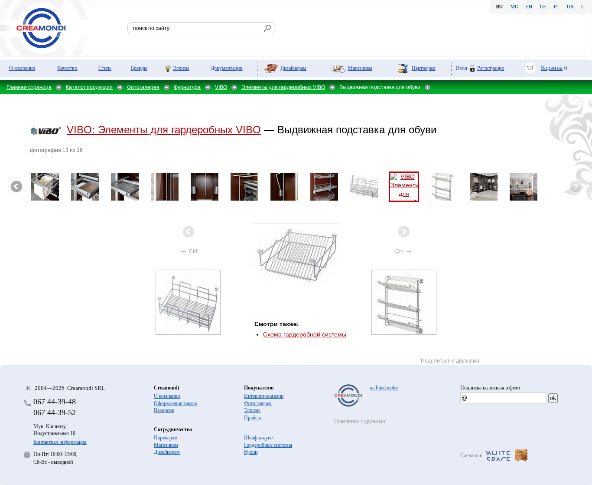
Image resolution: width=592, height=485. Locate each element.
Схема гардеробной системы (304, 334)
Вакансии (164, 410)
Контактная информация (60, 442)
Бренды (139, 68)
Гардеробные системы (268, 445)
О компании (22, 68)
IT (583, 7)
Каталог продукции (89, 87)
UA (570, 7)
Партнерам (424, 68)
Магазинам (360, 68)
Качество (67, 68)
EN (529, 7)
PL (556, 7)
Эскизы (181, 68)
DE (543, 7)
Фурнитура (187, 87)
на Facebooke (384, 388)
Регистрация (490, 68)
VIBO (221, 87)
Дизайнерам (293, 68)
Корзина (552, 68)
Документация (226, 68)
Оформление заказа (175, 403)
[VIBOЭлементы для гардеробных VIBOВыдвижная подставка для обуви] (296, 254)
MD (514, 7)
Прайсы (252, 418)
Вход (461, 68)
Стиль (104, 68)
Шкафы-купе (258, 438)
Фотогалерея (143, 87)
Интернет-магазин (263, 396)
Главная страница (29, 87)
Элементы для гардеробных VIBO (283, 87)
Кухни (250, 452)
